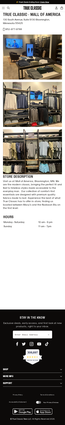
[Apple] (43, 411)
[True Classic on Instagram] (31, 344)
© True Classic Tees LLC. (21, 419)
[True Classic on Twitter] (24, 344)
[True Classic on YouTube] (39, 344)
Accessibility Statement (18, 402)
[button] (61, 8)
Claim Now (44, 2)
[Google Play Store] (22, 411)
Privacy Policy (18, 395)
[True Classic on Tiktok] (47, 344)
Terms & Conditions (47, 395)
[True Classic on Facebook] (17, 344)
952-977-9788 (13, 29)
